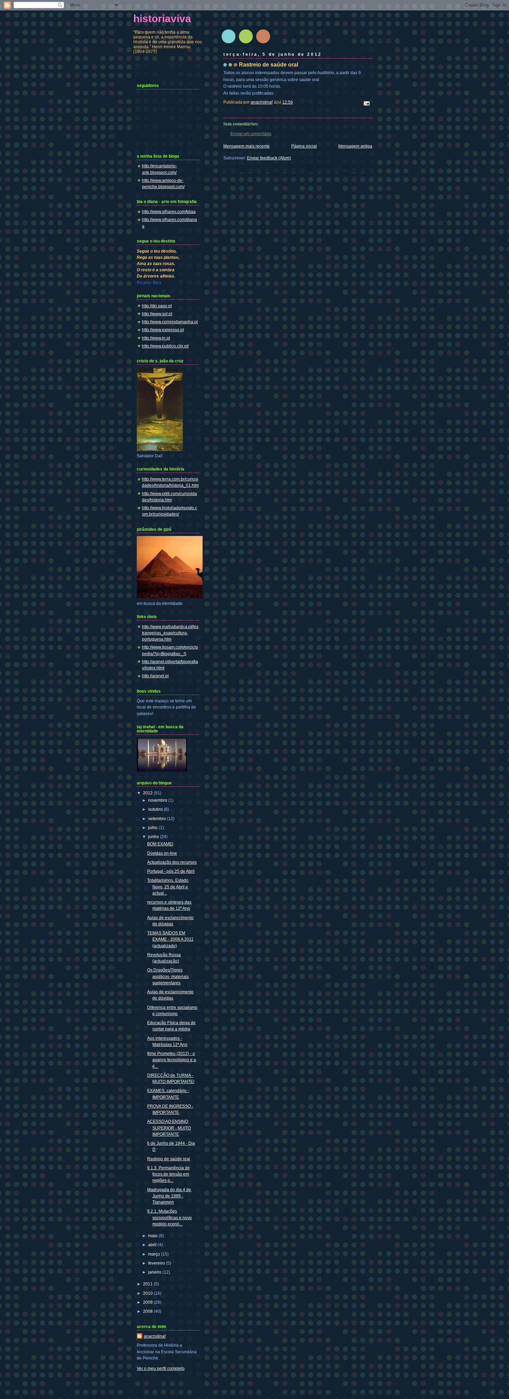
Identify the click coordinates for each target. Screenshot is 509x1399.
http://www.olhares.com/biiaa (169, 211)
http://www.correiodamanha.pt (170, 321)
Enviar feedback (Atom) (269, 158)
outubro (156, 809)
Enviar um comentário (250, 133)
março (154, 1254)
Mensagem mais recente (246, 146)
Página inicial (304, 146)
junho (154, 836)
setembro (157, 818)
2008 (148, 1311)
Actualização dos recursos (172, 862)
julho (153, 827)
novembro (158, 800)
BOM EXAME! (160, 844)
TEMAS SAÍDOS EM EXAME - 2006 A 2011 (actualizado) (170, 939)
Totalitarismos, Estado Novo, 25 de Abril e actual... (167, 886)
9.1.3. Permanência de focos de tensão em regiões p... (168, 1174)
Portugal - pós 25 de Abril (171, 871)
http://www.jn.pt (156, 338)
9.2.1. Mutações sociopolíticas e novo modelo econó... (169, 1217)
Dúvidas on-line (162, 853)
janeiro (155, 1272)
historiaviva (162, 18)
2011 (148, 1284)
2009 (148, 1302)
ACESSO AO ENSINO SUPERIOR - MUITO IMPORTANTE (169, 1127)
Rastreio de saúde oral (168, 1158)
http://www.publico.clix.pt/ (165, 346)
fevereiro (157, 1263)
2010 (148, 1293)
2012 (148, 793)
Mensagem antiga (355, 146)
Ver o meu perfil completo (161, 1368)
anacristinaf (155, 1336)
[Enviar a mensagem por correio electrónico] (366, 103)
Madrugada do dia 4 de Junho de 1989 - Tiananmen (169, 1196)
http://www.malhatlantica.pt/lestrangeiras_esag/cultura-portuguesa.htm (170, 633)
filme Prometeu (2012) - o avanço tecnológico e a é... (171, 1059)
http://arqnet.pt (155, 676)
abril (153, 1244)
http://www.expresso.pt (163, 329)
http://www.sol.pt (157, 313)
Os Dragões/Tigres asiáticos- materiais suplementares (168, 976)
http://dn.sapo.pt (157, 305)
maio (153, 1235)
